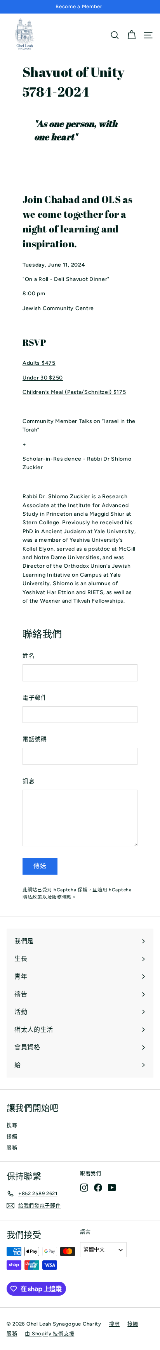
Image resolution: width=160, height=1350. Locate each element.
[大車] (131, 35)
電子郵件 (35, 697)
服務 (12, 1148)
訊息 (29, 781)
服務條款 (62, 897)
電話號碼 (35, 739)
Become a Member (79, 6)
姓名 (29, 655)
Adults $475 (39, 363)
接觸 (12, 1136)
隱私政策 (32, 897)
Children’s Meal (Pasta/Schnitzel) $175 (74, 392)
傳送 (40, 866)
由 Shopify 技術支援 (49, 1333)
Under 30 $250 (43, 377)
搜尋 (12, 1125)
